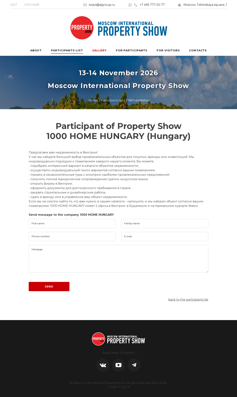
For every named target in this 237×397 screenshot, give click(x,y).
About (36, 50)
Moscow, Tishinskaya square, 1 (205, 4)
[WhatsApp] (131, 4)
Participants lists (113, 100)
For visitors (168, 50)
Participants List (67, 50)
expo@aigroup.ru (102, 4)
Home (92, 100)
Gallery (99, 50)
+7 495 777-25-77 (152, 4)
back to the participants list (188, 299)
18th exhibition (139, 100)
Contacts (198, 50)
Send (49, 286)
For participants (131, 50)
